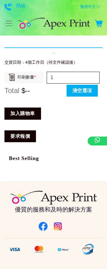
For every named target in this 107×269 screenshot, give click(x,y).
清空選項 (82, 90)
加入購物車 (22, 113)
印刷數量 (27, 77)
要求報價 (20, 136)
